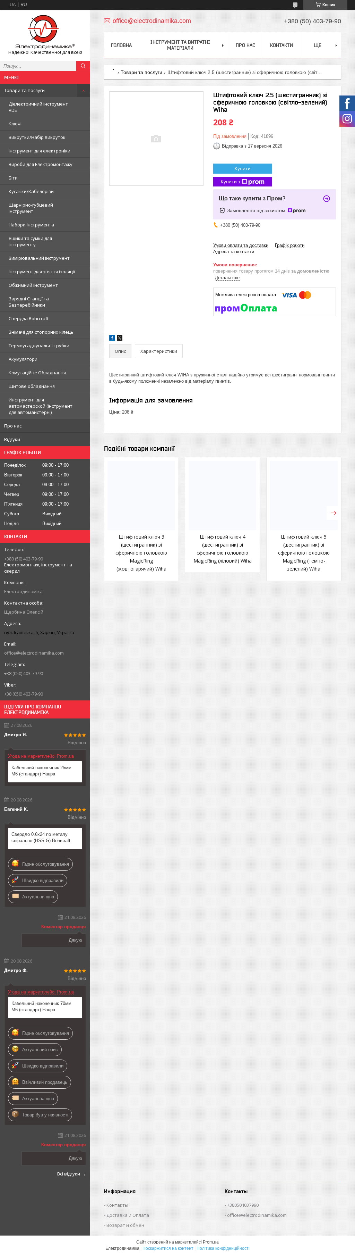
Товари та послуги (24, 90)
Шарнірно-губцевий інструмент (31, 208)
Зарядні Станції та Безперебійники (29, 302)
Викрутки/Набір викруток (37, 137)
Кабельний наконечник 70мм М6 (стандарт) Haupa (41, 1006)
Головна (121, 45)
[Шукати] (83, 66)
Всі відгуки (68, 1174)
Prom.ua (211, 1242)
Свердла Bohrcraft (29, 318)
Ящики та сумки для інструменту (30, 241)
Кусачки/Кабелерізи (31, 191)
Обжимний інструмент (33, 285)
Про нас (12, 426)
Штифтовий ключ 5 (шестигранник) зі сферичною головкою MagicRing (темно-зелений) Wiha (304, 552)
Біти (13, 178)
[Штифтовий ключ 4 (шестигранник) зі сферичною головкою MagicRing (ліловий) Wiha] (222, 495)
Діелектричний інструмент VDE (38, 107)
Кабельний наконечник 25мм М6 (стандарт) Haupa (41, 770)
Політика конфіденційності (223, 1248)
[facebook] (112, 339)
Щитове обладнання (32, 386)
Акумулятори (23, 359)
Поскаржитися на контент (167, 1248)
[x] (119, 339)
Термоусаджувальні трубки (39, 345)
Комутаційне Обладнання (37, 372)
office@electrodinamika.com (34, 653)
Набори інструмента (31, 225)
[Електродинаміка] (45, 32)
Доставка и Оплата (127, 1215)
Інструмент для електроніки (39, 151)
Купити (243, 168)
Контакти (281, 45)
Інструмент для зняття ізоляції (42, 271)
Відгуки (12, 439)
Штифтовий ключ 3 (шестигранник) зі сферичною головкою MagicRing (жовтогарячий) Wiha (141, 552)
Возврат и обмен (125, 1225)
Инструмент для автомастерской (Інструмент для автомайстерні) (40, 406)
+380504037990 (243, 1205)
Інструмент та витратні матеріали (180, 45)
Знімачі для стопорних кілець (41, 332)
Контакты (117, 1205)
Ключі (15, 123)
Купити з (230, 181)
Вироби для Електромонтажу (40, 164)
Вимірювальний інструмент (39, 258)
